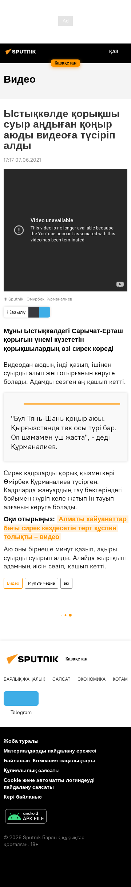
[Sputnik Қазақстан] (22, 54)
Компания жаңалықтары (64, 760)
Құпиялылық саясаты (32, 770)
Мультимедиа (41, 583)
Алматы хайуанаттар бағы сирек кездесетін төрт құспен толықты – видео (66, 527)
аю (66, 583)
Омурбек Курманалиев (49, 299)
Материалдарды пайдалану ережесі (50, 751)
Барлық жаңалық (24, 679)
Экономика (92, 679)
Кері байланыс (23, 797)
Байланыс (17, 760)
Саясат (61, 679)
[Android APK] (26, 817)
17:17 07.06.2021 (22, 160)
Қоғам (120, 679)
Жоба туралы (21, 741)
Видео (13, 583)
